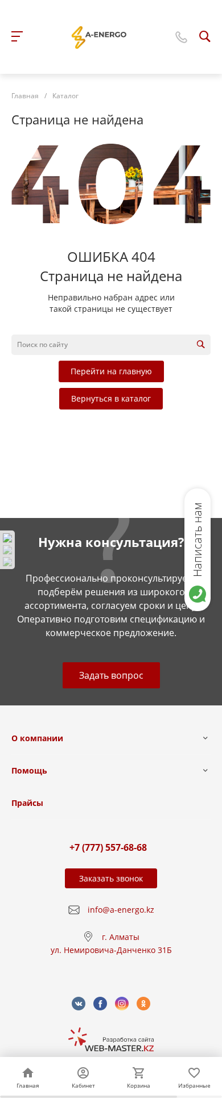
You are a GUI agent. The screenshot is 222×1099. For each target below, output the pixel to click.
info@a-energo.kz (121, 909)
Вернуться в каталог (111, 398)
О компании (37, 738)
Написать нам (197, 539)
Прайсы (27, 802)
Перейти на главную (111, 371)
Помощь (29, 770)
